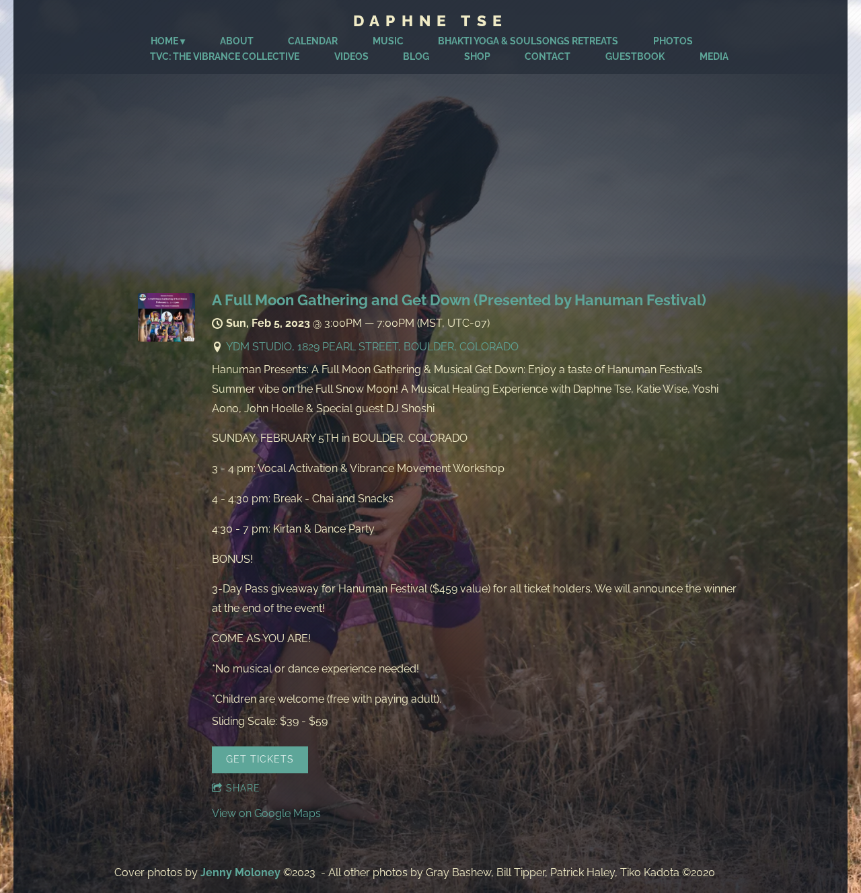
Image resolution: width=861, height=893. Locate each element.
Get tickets (260, 759)
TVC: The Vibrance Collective (224, 56)
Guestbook (635, 56)
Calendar (313, 41)
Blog (416, 56)
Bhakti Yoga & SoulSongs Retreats (528, 41)
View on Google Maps (266, 813)
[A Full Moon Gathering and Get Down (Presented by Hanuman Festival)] (166, 338)
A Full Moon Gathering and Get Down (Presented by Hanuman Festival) (459, 300)
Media (714, 56)
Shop (477, 56)
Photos (673, 41)
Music (388, 41)
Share (243, 788)
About (237, 41)
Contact (547, 56)
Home (164, 41)
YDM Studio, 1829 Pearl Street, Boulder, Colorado (372, 346)
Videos (351, 56)
